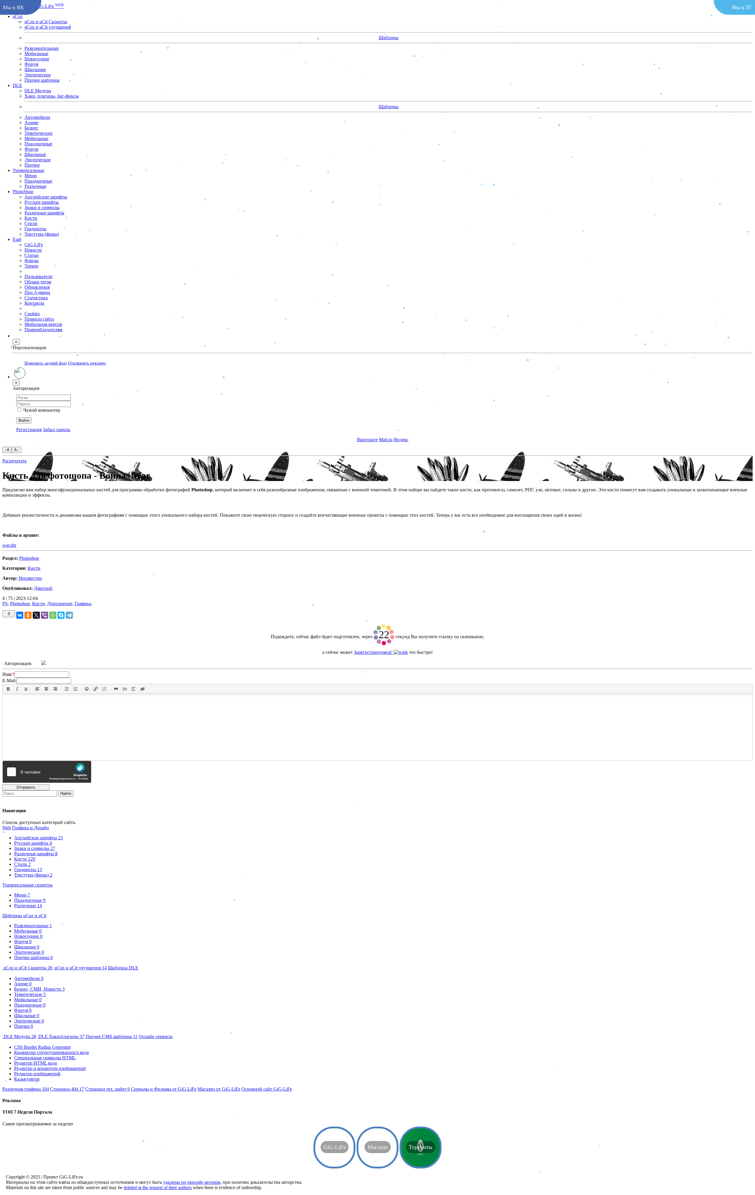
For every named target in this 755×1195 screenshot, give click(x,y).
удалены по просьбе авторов (191, 1182)
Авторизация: (18, 663)
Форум (31, 63)
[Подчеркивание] (26, 689)
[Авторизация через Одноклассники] (97, 663)
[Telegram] (69, 615)
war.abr (9, 545)
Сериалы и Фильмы (163, 1088)
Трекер (31, 265)
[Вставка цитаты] (115, 689)
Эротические (37, 74)
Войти (24, 420)
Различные (28, 905)
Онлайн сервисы (156, 1036)
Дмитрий (43, 588)
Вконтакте (367, 439)
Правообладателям (43, 329)
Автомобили (37, 116)
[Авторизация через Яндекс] (58, 663)
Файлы (31, 260)
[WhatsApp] (52, 615)
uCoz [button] (18, 16)
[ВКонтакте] (19, 615)
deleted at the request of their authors (158, 1187)
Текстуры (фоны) (33, 874)
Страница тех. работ (107, 1088)
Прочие (32, 164)
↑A (7, 450)
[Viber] (44, 615)
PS (5, 603)
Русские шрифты (33, 843)
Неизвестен (30, 578)
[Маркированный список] (66, 689)
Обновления (37, 286)
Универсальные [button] (28, 170)
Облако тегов (37, 281)
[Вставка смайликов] (87, 689)
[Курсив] (17, 689)
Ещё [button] (17, 239)
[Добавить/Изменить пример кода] (124, 689)
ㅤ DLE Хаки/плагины (60, 1036)
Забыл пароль (56, 429)
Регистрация (29, 429)
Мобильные (36, 53)
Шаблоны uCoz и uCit (24, 915)
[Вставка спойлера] (133, 689)
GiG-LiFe (49, 6)
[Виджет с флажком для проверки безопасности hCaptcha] (46, 772)
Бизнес (31, 127)
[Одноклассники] (28, 615)
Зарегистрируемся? (374, 652)
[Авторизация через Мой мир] (71, 663)
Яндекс (401, 439)
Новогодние (36, 58)
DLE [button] (17, 85)
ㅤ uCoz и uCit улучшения (80, 967)
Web (6, 827)
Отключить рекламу (87, 362)
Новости (33, 249)
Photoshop (29, 558)
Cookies (32, 313)
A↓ (16, 450)
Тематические (38, 132)
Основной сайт (267, 1088)
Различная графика (25, 1088)
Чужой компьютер (41, 409)
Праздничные (38, 143)
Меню (22, 894)
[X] (36, 615)
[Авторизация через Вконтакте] (84, 663)
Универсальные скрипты (27, 884)
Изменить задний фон (45, 362)
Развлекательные (41, 47)
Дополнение (59, 603)
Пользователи (38, 276)
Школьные (35, 69)
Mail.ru (386, 439)
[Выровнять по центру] (46, 689)
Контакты (34, 302)
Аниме (31, 122)
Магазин (219, 1088)
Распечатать (14, 460)
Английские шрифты (38, 837)
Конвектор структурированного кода (51, 1052)
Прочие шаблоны (42, 79)
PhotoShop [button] (23, 191)
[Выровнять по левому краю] (37, 689)
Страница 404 (67, 1088)
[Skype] (61, 615)
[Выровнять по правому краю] (55, 689)
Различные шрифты (36, 853)
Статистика (36, 297)
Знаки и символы (34, 848)
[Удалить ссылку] (104, 689)
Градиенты (28, 869)
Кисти (34, 568)
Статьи (31, 254)
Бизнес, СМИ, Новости (39, 989)
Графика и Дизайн (30, 827)
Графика (83, 603)
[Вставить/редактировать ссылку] (95, 689)
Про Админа (37, 292)
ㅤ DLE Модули (19, 1036)
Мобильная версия (43, 323)
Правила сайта (39, 318)
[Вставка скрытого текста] (142, 689)
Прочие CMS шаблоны (111, 1036)
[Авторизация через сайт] (43, 663)
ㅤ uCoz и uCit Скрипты (27, 967)
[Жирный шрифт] (8, 689)
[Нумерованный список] (75, 689)
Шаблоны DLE (123, 967)
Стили (22, 864)
